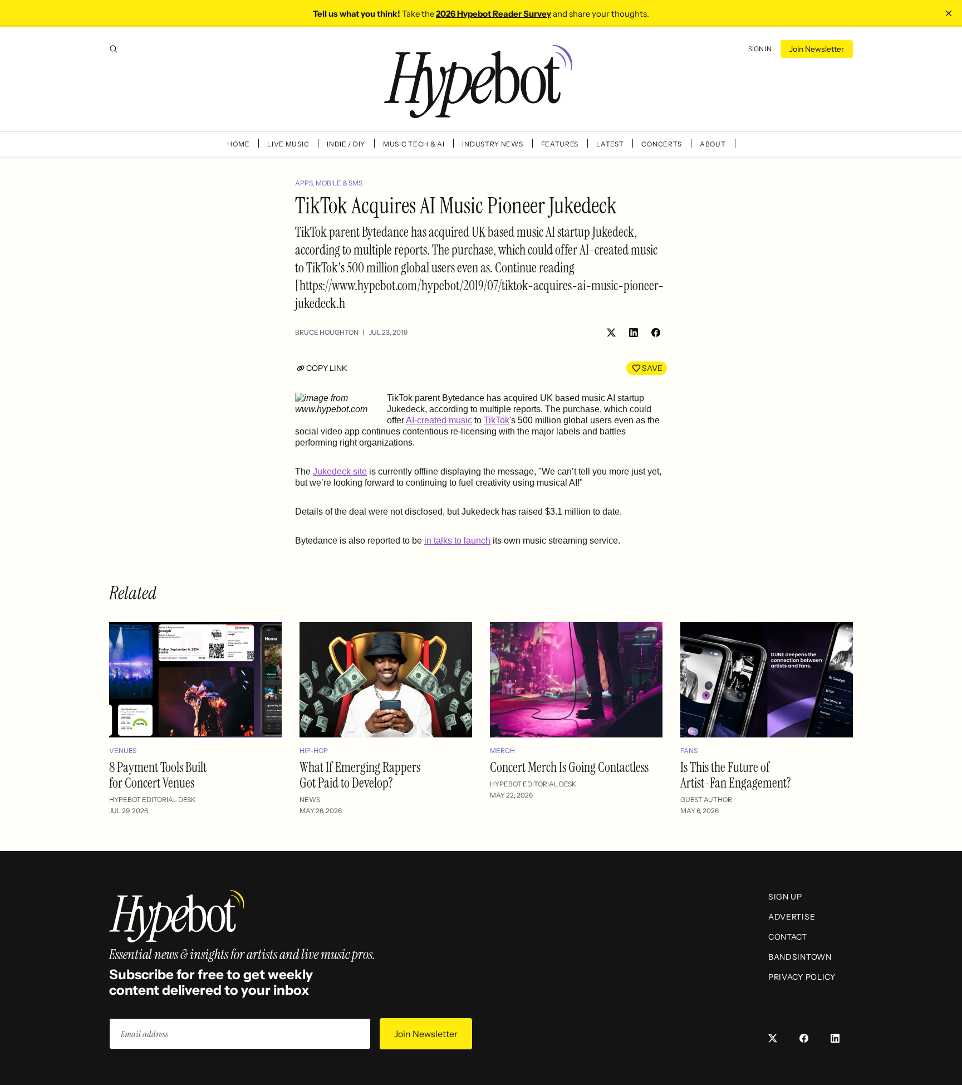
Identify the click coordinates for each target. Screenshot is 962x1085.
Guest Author (706, 799)
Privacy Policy (802, 977)
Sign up (785, 897)
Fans (689, 750)
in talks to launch (457, 540)
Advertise (791, 917)
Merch (502, 750)
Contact (787, 937)
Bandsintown (800, 957)
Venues (122, 750)
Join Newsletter (816, 49)
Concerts (661, 144)
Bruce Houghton (327, 332)
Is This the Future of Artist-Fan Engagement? (735, 775)
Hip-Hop (314, 750)
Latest (610, 144)
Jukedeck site (340, 471)
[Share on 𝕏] (611, 332)
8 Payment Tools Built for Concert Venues (158, 775)
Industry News (492, 144)
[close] (949, 13)
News (310, 799)
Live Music (288, 144)
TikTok (496, 420)
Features (560, 144)
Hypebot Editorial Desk (152, 799)
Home (238, 144)
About (713, 144)
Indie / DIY (346, 144)
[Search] (113, 49)
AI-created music (439, 420)
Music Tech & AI (414, 144)
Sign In (760, 49)
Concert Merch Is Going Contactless (569, 767)
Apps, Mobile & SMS (328, 183)
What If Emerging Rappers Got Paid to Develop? (360, 775)
